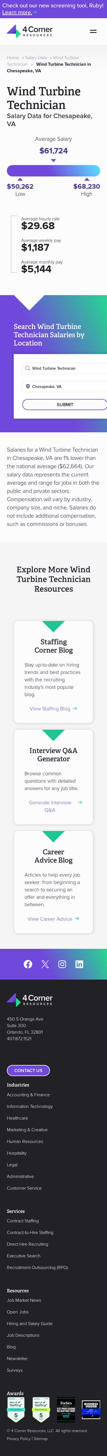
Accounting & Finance (28, 1095)
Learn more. (17, 12)
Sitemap (41, 1438)
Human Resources (25, 1141)
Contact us (28, 1071)
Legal (12, 1165)
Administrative (20, 1176)
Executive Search (24, 1256)
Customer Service (24, 1188)
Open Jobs (18, 1312)
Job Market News (24, 1300)
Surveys (15, 1370)
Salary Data (36, 58)
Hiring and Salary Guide (30, 1324)
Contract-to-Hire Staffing (30, 1232)
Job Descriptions (23, 1335)
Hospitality (17, 1153)
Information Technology (30, 1106)
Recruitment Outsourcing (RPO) (37, 1267)
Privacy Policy (19, 1438)
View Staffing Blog (50, 709)
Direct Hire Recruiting (27, 1244)
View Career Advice (50, 919)
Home (13, 58)
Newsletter (17, 1359)
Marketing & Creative (27, 1130)
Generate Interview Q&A (50, 806)
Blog (11, 1347)
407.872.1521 (19, 1039)
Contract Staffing (23, 1221)
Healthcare (17, 1118)
